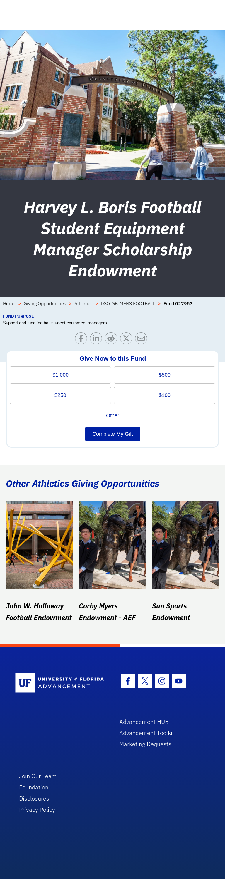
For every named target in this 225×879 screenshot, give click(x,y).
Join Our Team (38, 776)
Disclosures (34, 798)
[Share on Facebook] (82, 339)
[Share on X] (127, 339)
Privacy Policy (37, 809)
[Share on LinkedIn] (97, 339)
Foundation (33, 787)
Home (9, 303)
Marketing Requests (145, 744)
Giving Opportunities (45, 303)
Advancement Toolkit (146, 733)
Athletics (83, 303)
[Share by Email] (142, 339)
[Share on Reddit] (112, 339)
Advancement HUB (144, 722)
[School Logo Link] (60, 683)
